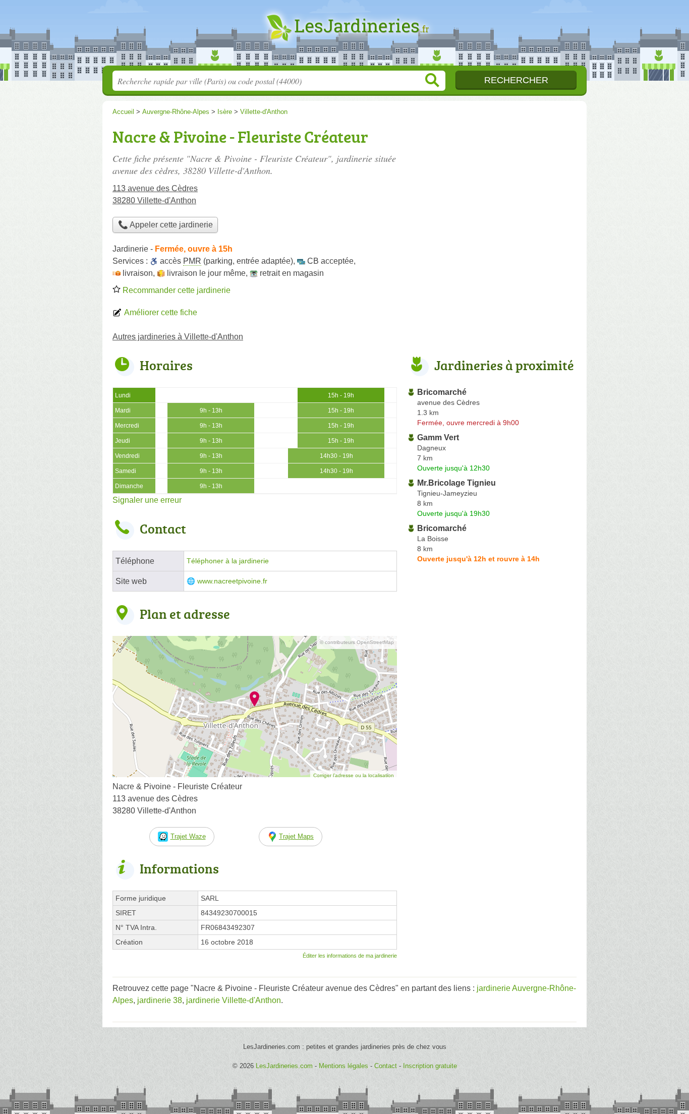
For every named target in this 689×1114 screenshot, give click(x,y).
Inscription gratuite (430, 1066)
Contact (385, 1066)
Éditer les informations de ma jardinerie (350, 956)
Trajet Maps (296, 836)
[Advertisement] (492, 194)
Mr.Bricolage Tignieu (456, 483)
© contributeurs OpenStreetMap (357, 642)
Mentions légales (343, 1066)
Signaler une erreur (147, 500)
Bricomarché (442, 392)
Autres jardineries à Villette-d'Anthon (177, 336)
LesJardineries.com (344, 36)
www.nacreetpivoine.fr (232, 581)
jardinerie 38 (159, 1000)
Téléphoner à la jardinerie (228, 561)
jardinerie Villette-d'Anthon (233, 1000)
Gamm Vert (438, 437)
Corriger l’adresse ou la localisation (353, 775)
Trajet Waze (188, 836)
